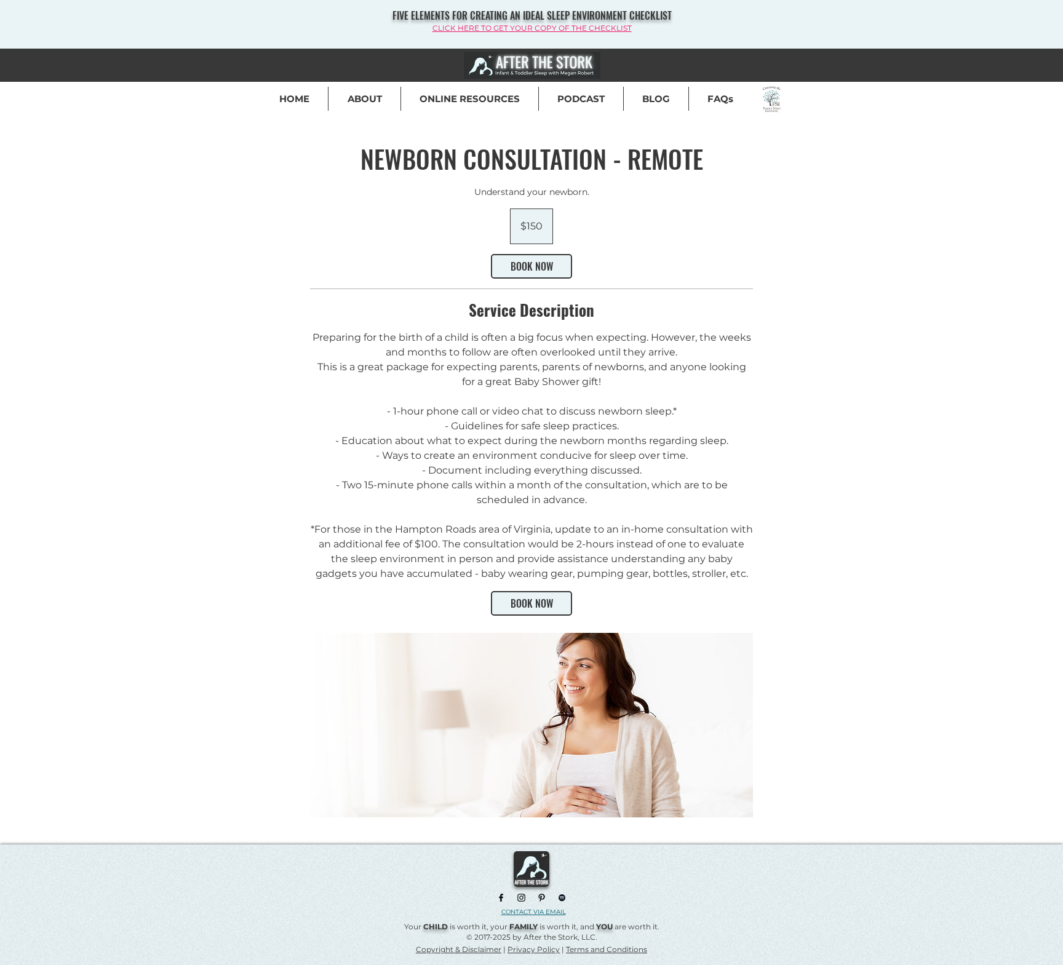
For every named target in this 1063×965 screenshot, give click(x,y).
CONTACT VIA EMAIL (533, 912)
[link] (531, 266)
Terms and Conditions (606, 949)
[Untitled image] (531, 725)
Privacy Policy (534, 949)
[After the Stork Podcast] (562, 897)
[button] (720, 99)
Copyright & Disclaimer (458, 949)
